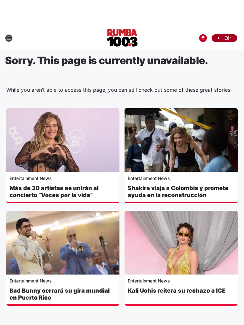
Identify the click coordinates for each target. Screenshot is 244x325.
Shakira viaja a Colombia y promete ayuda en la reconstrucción (178, 191)
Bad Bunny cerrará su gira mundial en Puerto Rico (60, 294)
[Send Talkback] (203, 38)
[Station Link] (122, 38)
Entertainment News (31, 178)
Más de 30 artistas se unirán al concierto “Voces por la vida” (54, 191)
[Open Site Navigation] (9, 38)
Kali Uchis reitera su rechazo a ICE (177, 290)
